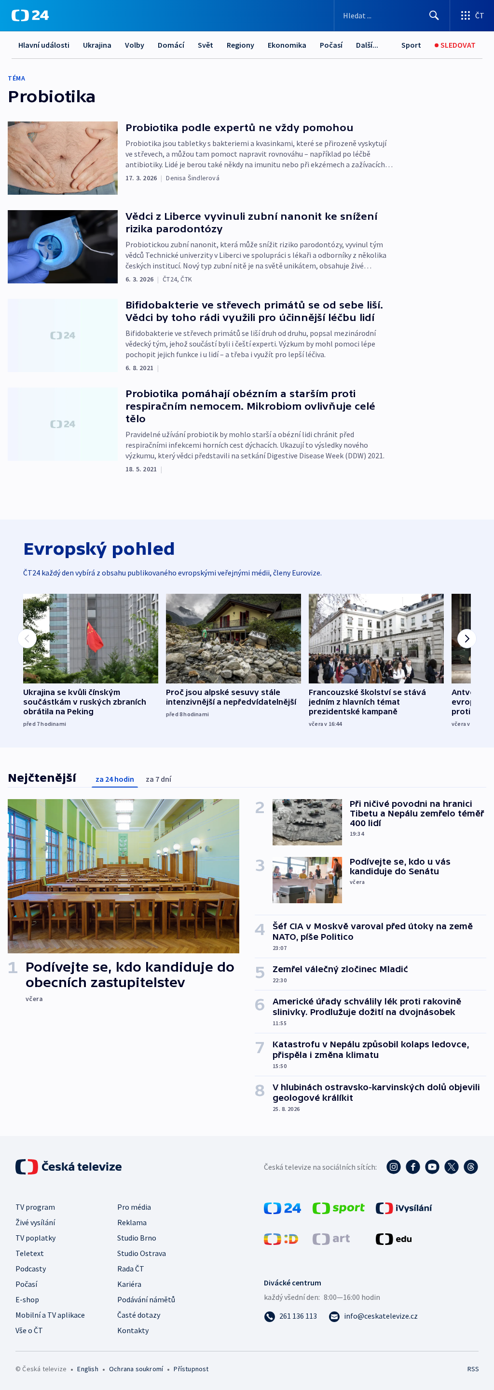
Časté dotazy (138, 1315)
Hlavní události (43, 45)
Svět (205, 45)
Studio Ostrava (141, 1253)
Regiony (240, 45)
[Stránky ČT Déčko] (281, 1238)
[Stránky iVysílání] (404, 1207)
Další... (367, 45)
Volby (134, 45)
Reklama (132, 1222)
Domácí (171, 45)
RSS (473, 1368)
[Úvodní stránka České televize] (69, 1167)
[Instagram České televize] (393, 1167)
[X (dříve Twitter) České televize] (451, 1167)
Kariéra (129, 1284)
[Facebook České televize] (413, 1167)
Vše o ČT (29, 1330)
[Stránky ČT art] (331, 1238)
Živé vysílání (35, 1222)
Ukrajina (97, 45)
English (87, 1368)
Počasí (331, 45)
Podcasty (30, 1268)
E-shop (27, 1299)
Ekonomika (287, 45)
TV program (35, 1207)
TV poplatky (35, 1238)
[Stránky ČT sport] (339, 1207)
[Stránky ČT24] (282, 1207)
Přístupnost (191, 1368)
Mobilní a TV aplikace (50, 1315)
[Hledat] (434, 15)
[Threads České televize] (471, 1167)
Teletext (29, 1253)
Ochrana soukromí (136, 1368)
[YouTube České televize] (432, 1167)
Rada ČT (130, 1268)
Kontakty (133, 1330)
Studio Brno (136, 1238)
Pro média (134, 1207)
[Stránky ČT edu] (394, 1238)
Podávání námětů (146, 1299)
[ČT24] (30, 15)
